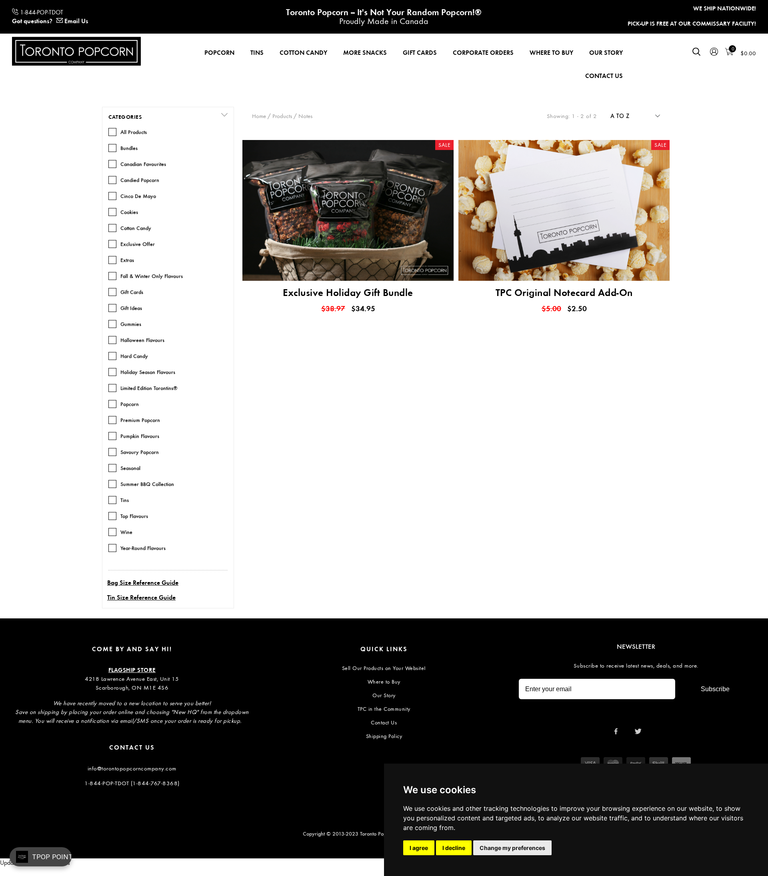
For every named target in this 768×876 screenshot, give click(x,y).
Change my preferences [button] (512, 847)
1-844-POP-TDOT (41, 12)
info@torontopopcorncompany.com (132, 768)
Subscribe (715, 689)
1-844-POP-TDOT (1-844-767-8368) (132, 783)
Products (282, 116)
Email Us (76, 21)
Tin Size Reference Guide (141, 597)
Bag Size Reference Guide (142, 582)
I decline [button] (453, 847)
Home (259, 116)
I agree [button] (419, 847)
